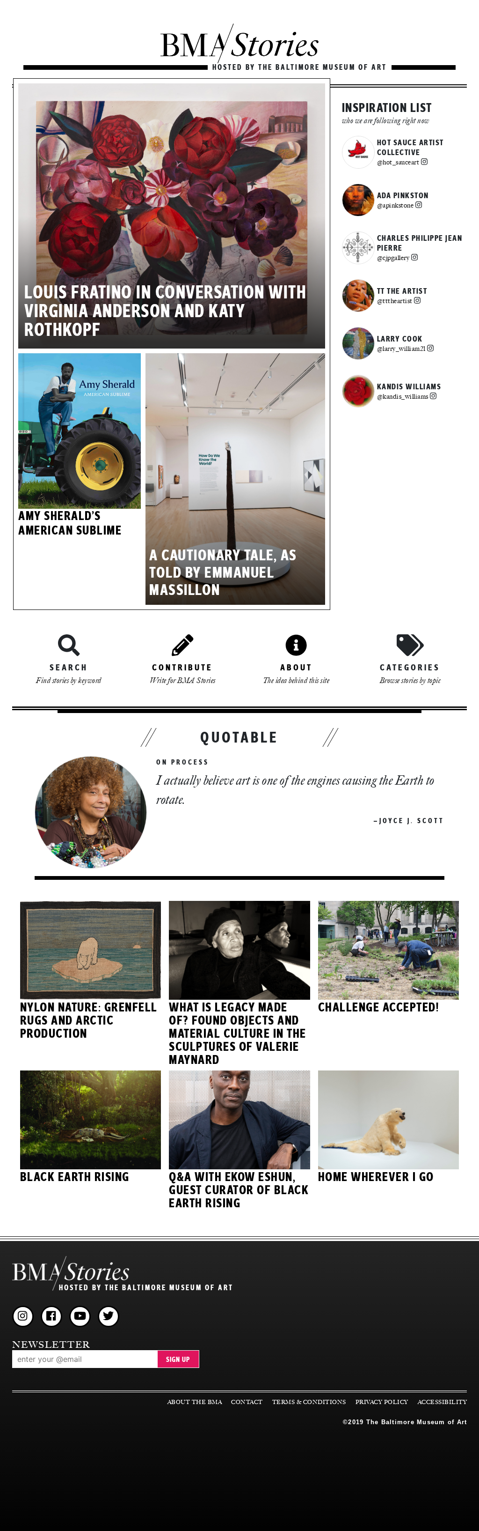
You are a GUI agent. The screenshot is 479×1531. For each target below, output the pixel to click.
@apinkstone (395, 205)
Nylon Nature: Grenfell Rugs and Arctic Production (89, 1020)
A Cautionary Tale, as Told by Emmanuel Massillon (223, 573)
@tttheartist (395, 301)
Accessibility (442, 1402)
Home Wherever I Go (376, 1177)
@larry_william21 (401, 348)
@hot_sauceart (398, 162)
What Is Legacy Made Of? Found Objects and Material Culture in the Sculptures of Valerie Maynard (237, 1034)
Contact (247, 1402)
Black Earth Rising (75, 1177)
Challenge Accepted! (378, 1007)
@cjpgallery (393, 257)
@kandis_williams (402, 396)
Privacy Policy (382, 1402)
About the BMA (194, 1402)
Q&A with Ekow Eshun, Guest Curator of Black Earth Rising (239, 1190)
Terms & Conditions (309, 1402)
